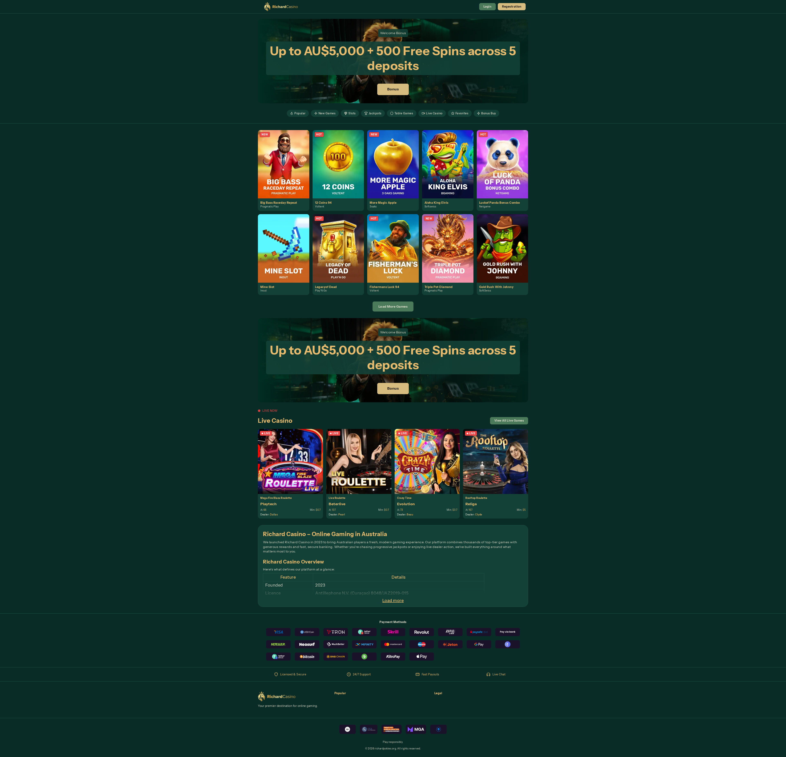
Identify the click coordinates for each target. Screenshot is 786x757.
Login (487, 6)
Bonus (393, 89)
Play (286, 159)
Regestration (511, 6)
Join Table (293, 461)
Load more (393, 600)
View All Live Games (509, 420)
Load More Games (393, 306)
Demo (286, 168)
